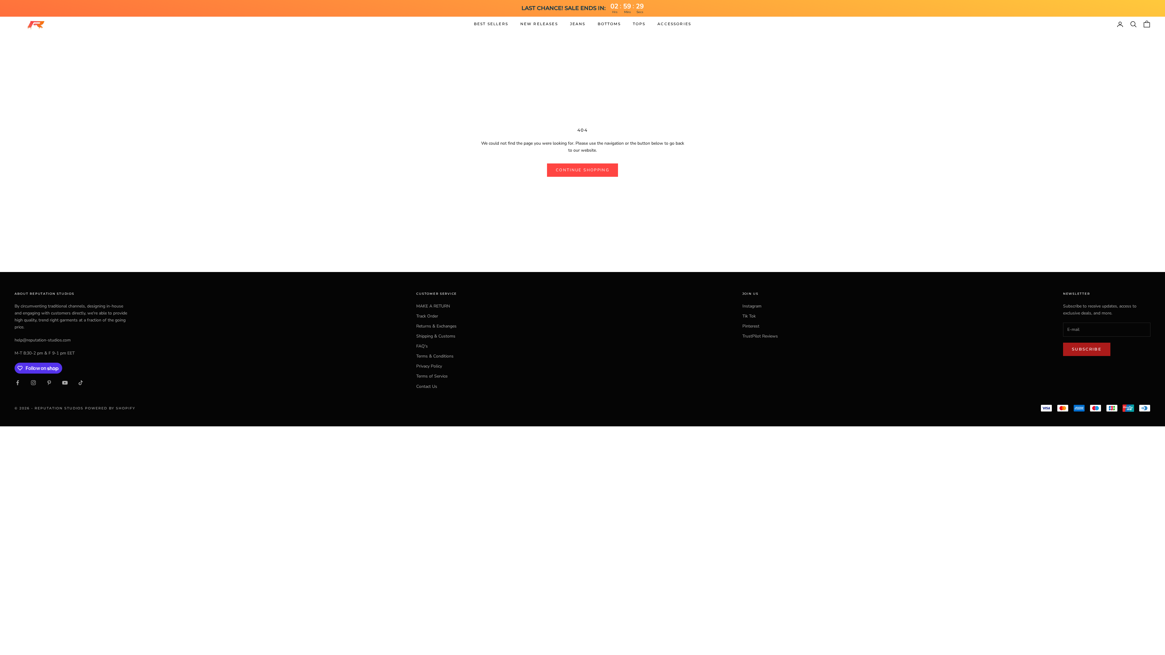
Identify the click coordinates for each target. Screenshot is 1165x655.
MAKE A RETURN (433, 306)
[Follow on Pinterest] (49, 383)
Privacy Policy (429, 366)
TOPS (639, 24)
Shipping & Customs (435, 336)
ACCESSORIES (674, 24)
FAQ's (422, 346)
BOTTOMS (609, 24)
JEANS (578, 24)
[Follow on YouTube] (65, 383)
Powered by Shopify (110, 408)
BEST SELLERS (491, 24)
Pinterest (750, 326)
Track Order (427, 316)
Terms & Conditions (435, 356)
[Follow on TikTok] (81, 383)
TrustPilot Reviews (760, 336)
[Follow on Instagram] (33, 383)
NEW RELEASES (539, 24)
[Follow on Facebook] (18, 383)
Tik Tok (749, 316)
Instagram (751, 306)
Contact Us (426, 386)
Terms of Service (431, 376)
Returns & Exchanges (436, 326)
